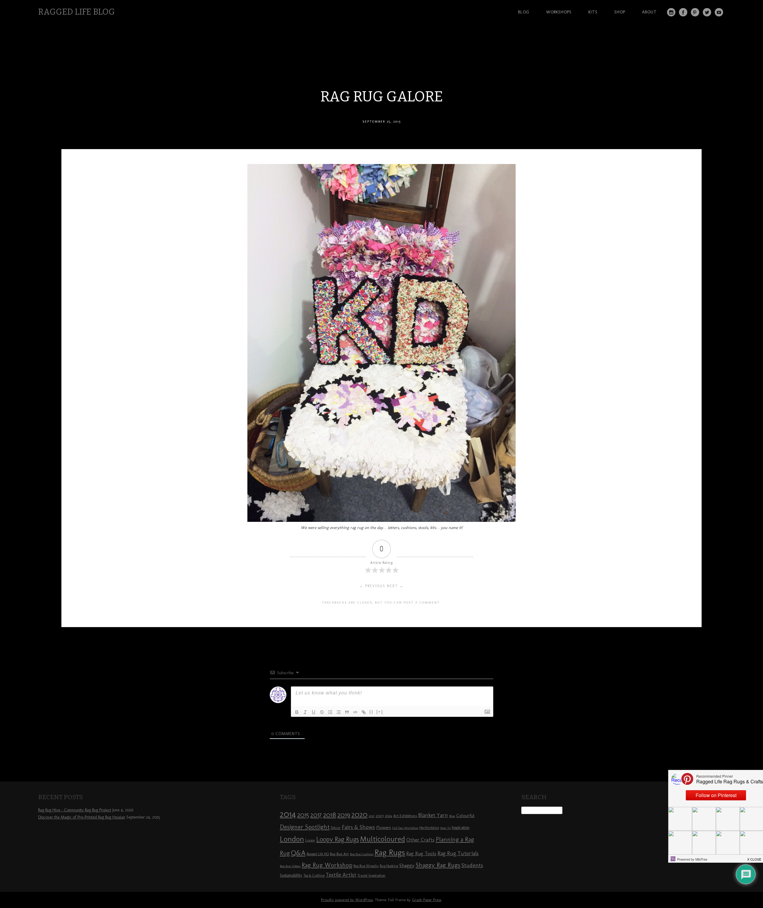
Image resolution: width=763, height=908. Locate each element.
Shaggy (407, 865)
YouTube (719, 12)
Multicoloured (382, 838)
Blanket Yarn (433, 815)
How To (445, 828)
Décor (336, 827)
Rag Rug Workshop (327, 865)
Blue (452, 816)
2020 (359, 814)
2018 (329, 814)
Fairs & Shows (358, 827)
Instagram (671, 12)
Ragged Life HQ (318, 854)
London (292, 839)
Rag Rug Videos (290, 866)
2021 (371, 816)
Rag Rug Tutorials (458, 853)
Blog (523, 12)
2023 (380, 815)
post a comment (422, 602)
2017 (316, 815)
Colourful (465, 815)
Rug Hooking (389, 866)
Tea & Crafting (314, 875)
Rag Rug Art (339, 853)
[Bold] (297, 712)
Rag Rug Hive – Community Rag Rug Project (74, 810)
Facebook (683, 12)
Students (472, 865)
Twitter (707, 12)
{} (371, 711)
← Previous (372, 586)
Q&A (298, 853)
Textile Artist (341, 875)
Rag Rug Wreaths (366, 866)
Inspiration (460, 827)
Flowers (383, 827)
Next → (395, 586)
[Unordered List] (338, 712)
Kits (593, 12)
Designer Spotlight (305, 826)
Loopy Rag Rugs (337, 839)
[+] (379, 711)
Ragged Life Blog (76, 12)
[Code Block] (355, 712)
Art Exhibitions (405, 815)
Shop (619, 12)
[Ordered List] (330, 712)
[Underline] (313, 712)
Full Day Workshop (405, 828)
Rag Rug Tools (421, 853)
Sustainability (291, 875)
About (649, 12)
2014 (288, 814)
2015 (303, 814)
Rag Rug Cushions (361, 854)
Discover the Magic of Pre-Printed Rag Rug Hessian (81, 817)
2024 (388, 816)
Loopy (310, 840)
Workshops (559, 12)
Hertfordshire (429, 828)
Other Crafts (420, 840)
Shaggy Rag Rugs (438, 865)
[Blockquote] (347, 712)
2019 (343, 814)
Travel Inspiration (371, 875)
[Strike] (322, 712)
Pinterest (695, 12)
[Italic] (305, 712)
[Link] (363, 712)
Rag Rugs (390, 852)
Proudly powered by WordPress (347, 900)
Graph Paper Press (426, 900)
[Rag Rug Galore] (381, 520)
